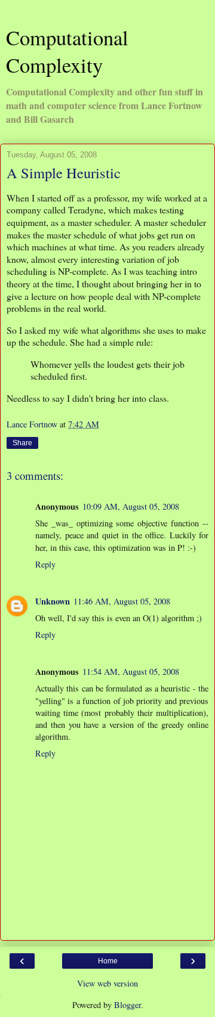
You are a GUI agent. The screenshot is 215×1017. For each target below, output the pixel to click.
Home (108, 961)
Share (22, 443)
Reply (45, 564)
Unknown (52, 601)
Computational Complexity (67, 51)
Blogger (127, 1004)
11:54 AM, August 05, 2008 (130, 671)
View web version (107, 983)
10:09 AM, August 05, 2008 (130, 506)
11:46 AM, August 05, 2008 (121, 601)
